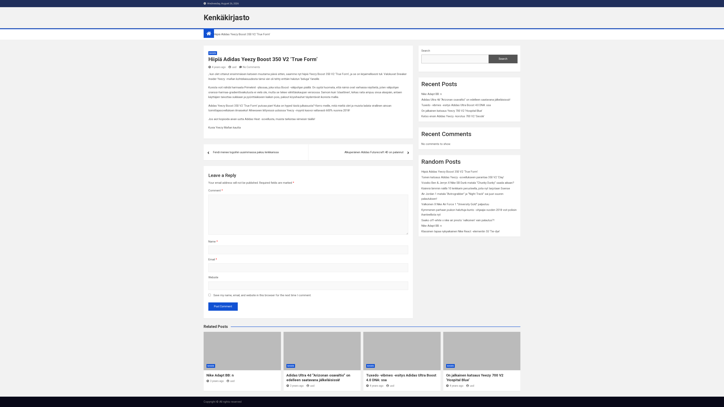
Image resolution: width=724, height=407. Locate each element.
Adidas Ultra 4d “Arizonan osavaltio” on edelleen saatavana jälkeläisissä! (465, 99)
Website (213, 277)
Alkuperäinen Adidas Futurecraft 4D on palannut (373, 152)
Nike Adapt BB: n (431, 94)
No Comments (251, 67)
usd (234, 67)
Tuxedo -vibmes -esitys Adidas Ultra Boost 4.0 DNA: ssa (456, 105)
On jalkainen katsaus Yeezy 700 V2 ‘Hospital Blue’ (451, 110)
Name (213, 241)
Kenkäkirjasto (226, 17)
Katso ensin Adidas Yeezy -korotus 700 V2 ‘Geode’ (452, 116)
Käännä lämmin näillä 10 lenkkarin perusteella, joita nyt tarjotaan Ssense (465, 188)
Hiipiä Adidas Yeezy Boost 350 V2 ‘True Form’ (449, 171)
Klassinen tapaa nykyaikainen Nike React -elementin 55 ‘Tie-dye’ (460, 231)
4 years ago (219, 67)
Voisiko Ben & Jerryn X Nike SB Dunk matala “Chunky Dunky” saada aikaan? (467, 182)
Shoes (212, 53)
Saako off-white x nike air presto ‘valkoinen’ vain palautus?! (457, 220)
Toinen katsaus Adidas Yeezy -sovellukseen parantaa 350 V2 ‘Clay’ (462, 177)
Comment (215, 190)
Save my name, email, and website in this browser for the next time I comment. (262, 295)
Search (425, 50)
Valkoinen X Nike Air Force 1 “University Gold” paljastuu (455, 204)
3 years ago (217, 381)
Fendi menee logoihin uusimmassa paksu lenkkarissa (246, 152)
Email (212, 259)
